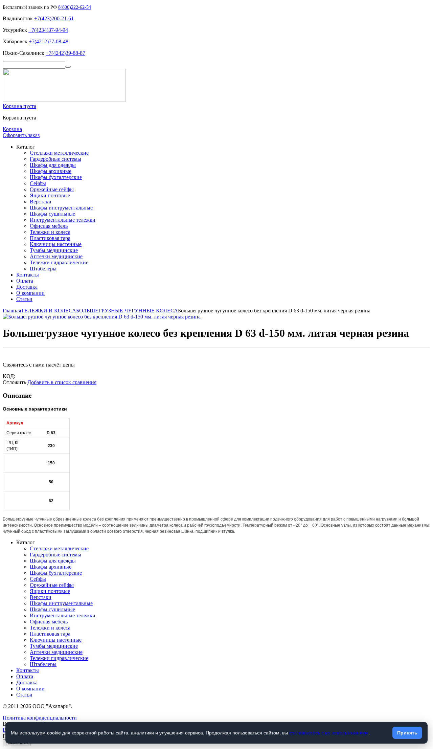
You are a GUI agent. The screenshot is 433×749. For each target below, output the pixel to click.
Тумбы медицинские (54, 250)
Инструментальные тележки (62, 220)
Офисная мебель (49, 226)
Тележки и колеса (50, 232)
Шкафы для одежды (53, 165)
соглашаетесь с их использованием (328, 732)
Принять (407, 732)
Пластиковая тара (50, 238)
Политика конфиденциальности (40, 718)
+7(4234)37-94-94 (48, 30)
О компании (30, 293)
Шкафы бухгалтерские (56, 177)
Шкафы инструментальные (61, 208)
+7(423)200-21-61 (54, 18)
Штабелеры (43, 268)
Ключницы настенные (56, 244)
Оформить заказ (21, 135)
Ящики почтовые (50, 195)
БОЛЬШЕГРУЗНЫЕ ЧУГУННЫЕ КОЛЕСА (127, 310)
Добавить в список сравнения (61, 382)
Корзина (12, 129)
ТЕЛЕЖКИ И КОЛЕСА (48, 310)
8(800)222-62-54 (74, 7)
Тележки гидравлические (59, 262)
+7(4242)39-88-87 (65, 53)
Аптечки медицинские (56, 256)
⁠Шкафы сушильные (52, 214)
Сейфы (38, 183)
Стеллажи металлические (59, 153)
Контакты (27, 275)
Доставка (27, 287)
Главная (12, 310)
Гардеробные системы (55, 159)
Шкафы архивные (50, 171)
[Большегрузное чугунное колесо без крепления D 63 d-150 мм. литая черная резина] (102, 317)
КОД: (9, 376)
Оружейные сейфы (52, 189)
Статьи (24, 299)
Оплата (24, 281)
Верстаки (40, 201)
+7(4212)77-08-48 (48, 41)
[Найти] (68, 67)
